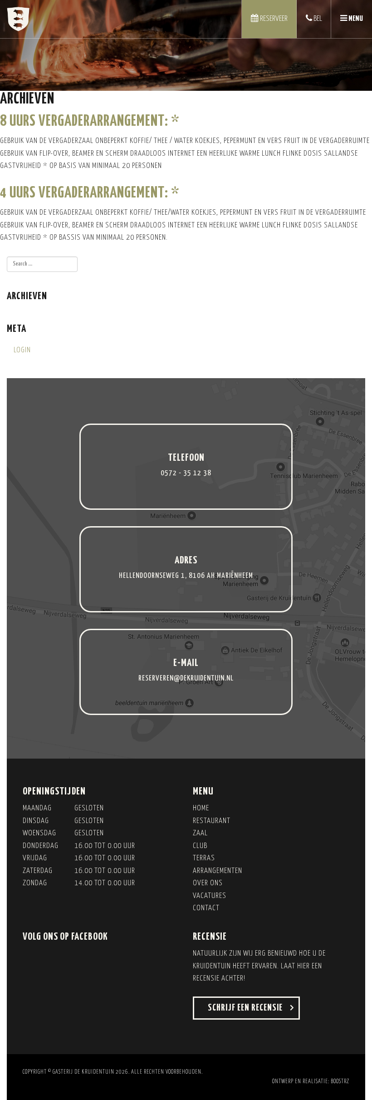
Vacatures (209, 896)
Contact (206, 908)
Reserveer (273, 19)
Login (22, 350)
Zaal (200, 833)
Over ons (208, 883)
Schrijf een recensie (245, 1007)
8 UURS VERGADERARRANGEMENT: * (89, 121)
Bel (317, 19)
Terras (204, 858)
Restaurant (211, 821)
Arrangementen (217, 871)
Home (201, 808)
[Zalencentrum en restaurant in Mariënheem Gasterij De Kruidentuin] (18, 19)
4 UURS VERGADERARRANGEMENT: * (89, 193)
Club (200, 846)
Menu (351, 26)
